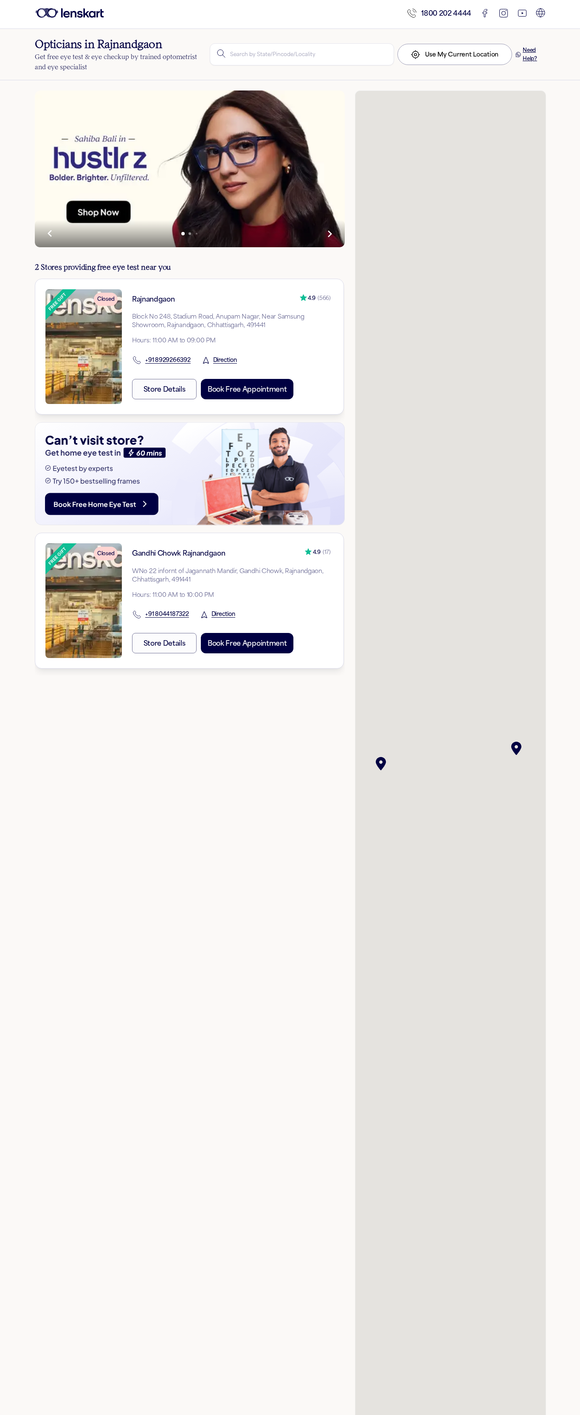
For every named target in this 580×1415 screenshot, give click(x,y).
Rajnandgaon (153, 299)
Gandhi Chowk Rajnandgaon (178, 553)
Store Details (165, 389)
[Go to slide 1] (183, 233)
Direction (225, 360)
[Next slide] (329, 233)
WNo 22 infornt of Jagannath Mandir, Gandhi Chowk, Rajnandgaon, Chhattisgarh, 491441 (228, 575)
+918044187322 (167, 614)
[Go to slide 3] (196, 233)
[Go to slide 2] (189, 233)
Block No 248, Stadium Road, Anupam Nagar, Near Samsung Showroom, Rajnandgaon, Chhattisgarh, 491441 (218, 320)
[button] (382, 763)
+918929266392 (168, 360)
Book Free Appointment (247, 389)
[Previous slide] (50, 233)
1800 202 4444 (446, 13)
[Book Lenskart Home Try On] (190, 473)
